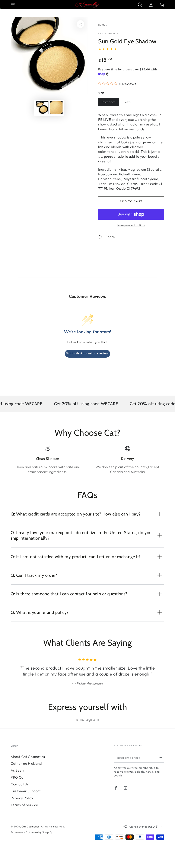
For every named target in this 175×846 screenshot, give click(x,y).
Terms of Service (24, 805)
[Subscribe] (161, 757)
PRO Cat (18, 777)
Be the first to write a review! (87, 353)
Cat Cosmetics (108, 33)
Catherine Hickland (26, 763)
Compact (108, 102)
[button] (139, 4)
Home (101, 24)
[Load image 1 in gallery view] (42, 107)
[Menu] (13, 4)
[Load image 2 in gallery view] (56, 107)
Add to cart (131, 201)
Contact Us (20, 784)
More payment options (131, 225)
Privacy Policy (22, 798)
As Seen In (19, 770)
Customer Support (26, 791)
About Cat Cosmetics (28, 756)
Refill (128, 102)
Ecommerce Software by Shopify (31, 832)
